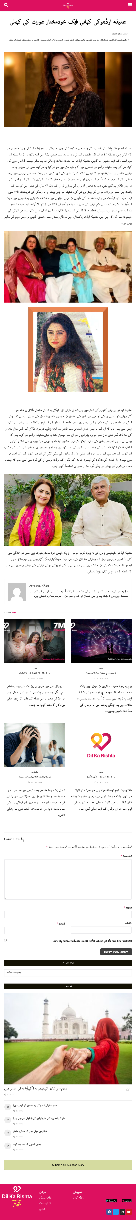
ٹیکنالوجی (35, 772)
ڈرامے (83, 40)
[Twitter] (116, 1212)
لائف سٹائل (45, 1198)
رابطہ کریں (78, 1198)
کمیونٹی (77, 1192)
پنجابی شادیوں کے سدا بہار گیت (27, 1144)
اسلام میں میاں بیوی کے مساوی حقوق (30, 1131)
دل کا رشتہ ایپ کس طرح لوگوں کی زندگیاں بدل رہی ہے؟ (39, 1118)
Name (128, 907)
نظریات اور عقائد (15, 40)
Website (128, 923)
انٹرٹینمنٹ (104, 40)
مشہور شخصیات (121, 40)
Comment (126, 856)
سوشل (77, 40)
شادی (72, 40)
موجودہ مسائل (27, 40)
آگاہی (111, 40)
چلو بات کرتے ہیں (92, 40)
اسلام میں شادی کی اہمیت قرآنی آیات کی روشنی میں (35, 1088)
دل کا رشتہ (108, 596)
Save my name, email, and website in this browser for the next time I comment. (92, 941)
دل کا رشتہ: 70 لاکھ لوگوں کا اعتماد (34, 673)
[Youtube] (129, 1212)
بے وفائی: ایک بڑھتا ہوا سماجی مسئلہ (35, 777)
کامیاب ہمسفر (46, 40)
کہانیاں (36, 40)
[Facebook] (109, 1212)
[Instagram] (122, 1212)
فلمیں (67, 40)
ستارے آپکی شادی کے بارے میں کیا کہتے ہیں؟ (35, 1105)
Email (60, 923)
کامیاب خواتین (58, 40)
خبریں (35, 668)
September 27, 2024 (120, 34)
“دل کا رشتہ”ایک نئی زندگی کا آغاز (101, 777)
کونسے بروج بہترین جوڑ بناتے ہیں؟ (101, 673)
